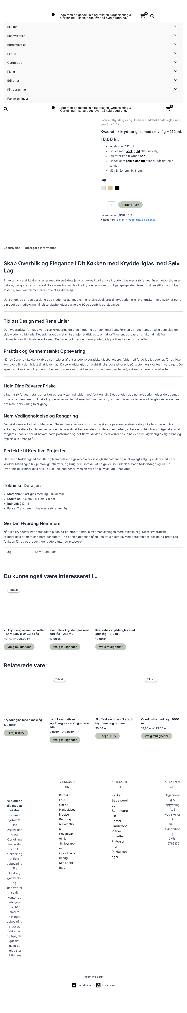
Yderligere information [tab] (40, 248)
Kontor (11, 53)
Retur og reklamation (66, 824)
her (143, 156)
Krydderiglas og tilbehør (127, 120)
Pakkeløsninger (17, 98)
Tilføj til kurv (130, 205)
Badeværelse (16, 36)
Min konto (66, 862)
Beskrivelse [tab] (12, 248)
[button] (152, 16)
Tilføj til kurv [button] (15, 733)
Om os (63, 805)
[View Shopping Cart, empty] (143, 16)
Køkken (12, 27)
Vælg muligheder (19, 647)
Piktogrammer (17, 89)
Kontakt (64, 795)
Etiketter (13, 80)
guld (137, 151)
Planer (11, 71)
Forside (105, 120)
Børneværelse (16, 45)
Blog (62, 867)
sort (129, 151)
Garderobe (14, 62)
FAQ (62, 800)
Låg (103, 180)
